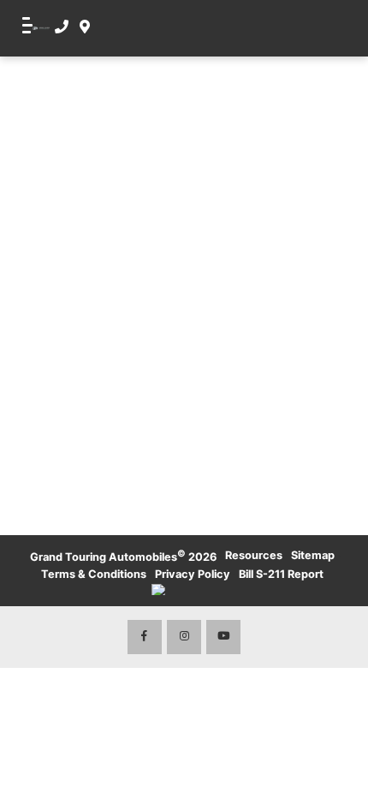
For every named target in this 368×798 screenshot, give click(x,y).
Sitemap (313, 555)
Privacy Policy (192, 574)
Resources (253, 555)
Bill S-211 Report (281, 574)
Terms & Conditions (93, 574)
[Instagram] (184, 637)
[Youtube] (223, 637)
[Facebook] (145, 637)
